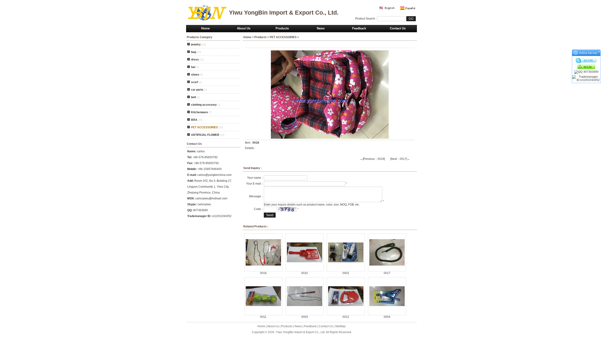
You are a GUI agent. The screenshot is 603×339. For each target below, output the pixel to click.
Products (282, 28)
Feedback (359, 28)
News (321, 28)
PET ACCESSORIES (283, 37)
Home (205, 28)
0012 (345, 317)
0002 (345, 273)
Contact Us (398, 28)
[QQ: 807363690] (586, 72)
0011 (263, 317)
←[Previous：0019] (372, 159)
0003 (304, 317)
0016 (263, 273)
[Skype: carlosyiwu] (586, 60)
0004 (387, 317)
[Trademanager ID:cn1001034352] (586, 78)
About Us (243, 28)
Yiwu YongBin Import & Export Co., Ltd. (300, 332)
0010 (304, 273)
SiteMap (340, 326)
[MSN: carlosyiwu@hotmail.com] (586, 66)
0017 (387, 273)
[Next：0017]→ (400, 159)
